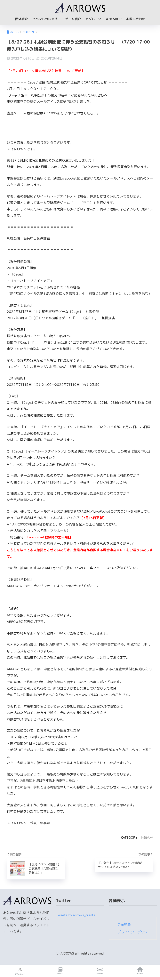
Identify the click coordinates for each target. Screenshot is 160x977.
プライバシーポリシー (134, 932)
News (60, 973)
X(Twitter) (20, 974)
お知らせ (147, 837)
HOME (140, 973)
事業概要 (124, 924)
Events (100, 973)
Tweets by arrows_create (75, 915)
